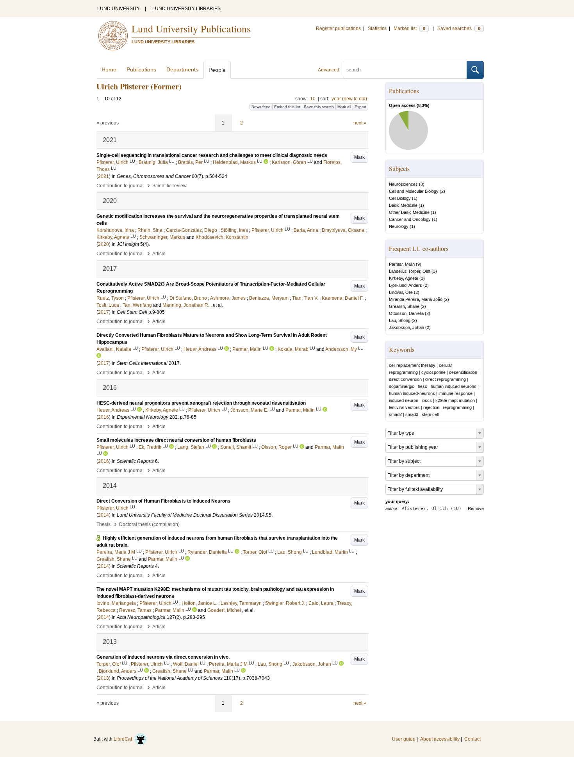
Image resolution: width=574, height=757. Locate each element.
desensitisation (463, 372)
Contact (472, 739)
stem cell (430, 414)
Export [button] (360, 107)
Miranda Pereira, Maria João (415, 299)
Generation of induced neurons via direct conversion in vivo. (163, 657)
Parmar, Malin (402, 264)
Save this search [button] (319, 107)
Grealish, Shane (404, 306)
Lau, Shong (399, 320)
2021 (103, 176)
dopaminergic (401, 386)
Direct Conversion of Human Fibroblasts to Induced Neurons (163, 501)
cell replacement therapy (412, 365)
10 (313, 98)
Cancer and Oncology (410, 219)
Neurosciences (403, 184)
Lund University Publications (191, 28)
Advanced (328, 70)
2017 (103, 312)
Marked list (409, 28)
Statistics (377, 28)
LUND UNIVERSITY (118, 8)
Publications (141, 69)
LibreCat (124, 739)
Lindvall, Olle (401, 292)
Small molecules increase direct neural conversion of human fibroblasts (176, 440)
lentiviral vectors (404, 407)
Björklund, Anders (405, 285)
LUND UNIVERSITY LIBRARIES (186, 8)
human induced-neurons (412, 393)
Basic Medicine (403, 205)
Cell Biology (400, 198)
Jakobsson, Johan (406, 327)
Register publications (338, 28)
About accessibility (440, 739)
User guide (403, 739)
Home (109, 69)
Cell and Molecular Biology (414, 191)
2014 (103, 515)
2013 (103, 678)
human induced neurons (453, 386)
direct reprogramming (445, 379)
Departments (182, 69)
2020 (103, 244)
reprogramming (457, 407)
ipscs (427, 400)
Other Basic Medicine (409, 212)
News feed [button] (261, 107)
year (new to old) (349, 98)
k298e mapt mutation (455, 400)
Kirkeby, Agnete (403, 278)
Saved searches (458, 28)
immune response (455, 393)
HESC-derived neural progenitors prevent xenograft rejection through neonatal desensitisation (201, 403)
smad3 (411, 414)
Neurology (398, 226)
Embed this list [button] (287, 107)
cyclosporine (433, 372)
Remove (476, 508)
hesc (422, 386)
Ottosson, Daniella (406, 313)
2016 (103, 417)
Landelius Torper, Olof (409, 271)
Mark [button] (359, 157)
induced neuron (403, 400)
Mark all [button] (344, 107)
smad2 (395, 414)
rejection (431, 407)
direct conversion (405, 379)
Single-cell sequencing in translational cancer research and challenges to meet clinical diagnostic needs (211, 155)
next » (359, 123)
